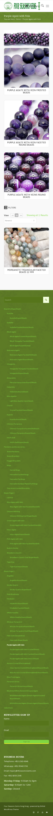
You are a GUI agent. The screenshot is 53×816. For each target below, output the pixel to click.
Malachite (11, 387)
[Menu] (47, 6)
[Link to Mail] (47, 812)
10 (12, 215)
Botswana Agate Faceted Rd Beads (23, 355)
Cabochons (8, 708)
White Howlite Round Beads (21, 617)
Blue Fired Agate (13, 677)
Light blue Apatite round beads (21, 401)
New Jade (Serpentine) (16, 636)
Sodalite (10, 323)
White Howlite (12, 613)
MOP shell (11, 438)
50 (21, 215)
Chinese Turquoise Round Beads (23, 433)
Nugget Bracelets (14, 461)
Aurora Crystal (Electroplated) (18, 663)
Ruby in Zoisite (12, 548)
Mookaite (10, 599)
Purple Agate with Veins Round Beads (27, 196)
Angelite (10, 576)
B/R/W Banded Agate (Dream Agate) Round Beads (29, 703)
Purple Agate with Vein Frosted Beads (26, 91)
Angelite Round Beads (18, 580)
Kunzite (10, 313)
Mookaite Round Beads (19, 603)
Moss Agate (11, 530)
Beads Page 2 (9, 571)
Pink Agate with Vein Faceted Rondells (25, 543)
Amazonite (11, 378)
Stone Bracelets (13, 456)
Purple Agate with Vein (17, 16)
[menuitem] (41, 6)
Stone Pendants (13, 451)
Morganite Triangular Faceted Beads (24, 369)
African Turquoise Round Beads (22, 626)
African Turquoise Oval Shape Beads (24, 631)
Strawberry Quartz (14, 553)
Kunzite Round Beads (18, 318)
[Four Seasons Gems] (22, 6)
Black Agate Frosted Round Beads (23, 336)
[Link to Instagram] (33, 812)
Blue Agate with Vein (15, 502)
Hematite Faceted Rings (19, 474)
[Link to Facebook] (38, 812)
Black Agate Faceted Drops (20, 345)
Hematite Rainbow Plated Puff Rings (24, 484)
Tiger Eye (10, 562)
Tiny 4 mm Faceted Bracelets (18, 488)
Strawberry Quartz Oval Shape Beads (24, 557)
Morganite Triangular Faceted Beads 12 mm (26, 271)
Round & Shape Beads (12, 309)
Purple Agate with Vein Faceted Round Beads (26, 143)
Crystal (10, 405)
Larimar (10, 497)
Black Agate (11, 332)
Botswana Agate (13, 350)
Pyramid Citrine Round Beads (21, 686)
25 (17, 215)
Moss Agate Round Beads (20, 534)
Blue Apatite (11, 396)
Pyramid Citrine (13, 681)
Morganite (11, 364)
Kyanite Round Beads (18, 419)
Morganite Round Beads (19, 373)
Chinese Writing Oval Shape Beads (23, 516)
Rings (9, 465)
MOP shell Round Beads (19, 442)
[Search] (41, 6)
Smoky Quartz (12, 585)
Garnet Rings (15, 470)
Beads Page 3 (9, 493)
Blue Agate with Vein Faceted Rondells (25, 507)
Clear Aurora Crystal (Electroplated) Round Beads (29, 668)
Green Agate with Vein (15, 521)
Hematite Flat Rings (17, 479)
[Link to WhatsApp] (42, 812)
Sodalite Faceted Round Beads (22, 327)
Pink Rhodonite (13, 594)
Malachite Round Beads (19, 392)
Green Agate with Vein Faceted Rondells (25, 525)
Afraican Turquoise (14, 622)
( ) (33, 6)
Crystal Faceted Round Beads (21, 410)
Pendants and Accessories (14, 447)
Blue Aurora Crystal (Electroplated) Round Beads (29, 672)
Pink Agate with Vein (15, 539)
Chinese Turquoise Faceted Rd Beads (24, 428)
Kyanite (10, 415)
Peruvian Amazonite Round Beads (23, 382)
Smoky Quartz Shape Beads (20, 589)
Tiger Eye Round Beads (19, 566)
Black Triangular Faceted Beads (22, 341)
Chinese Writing (13, 511)
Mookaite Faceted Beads (19, 608)
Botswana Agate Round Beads (21, 359)
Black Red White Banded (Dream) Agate (22, 691)
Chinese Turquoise (14, 424)
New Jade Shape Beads (19, 640)
